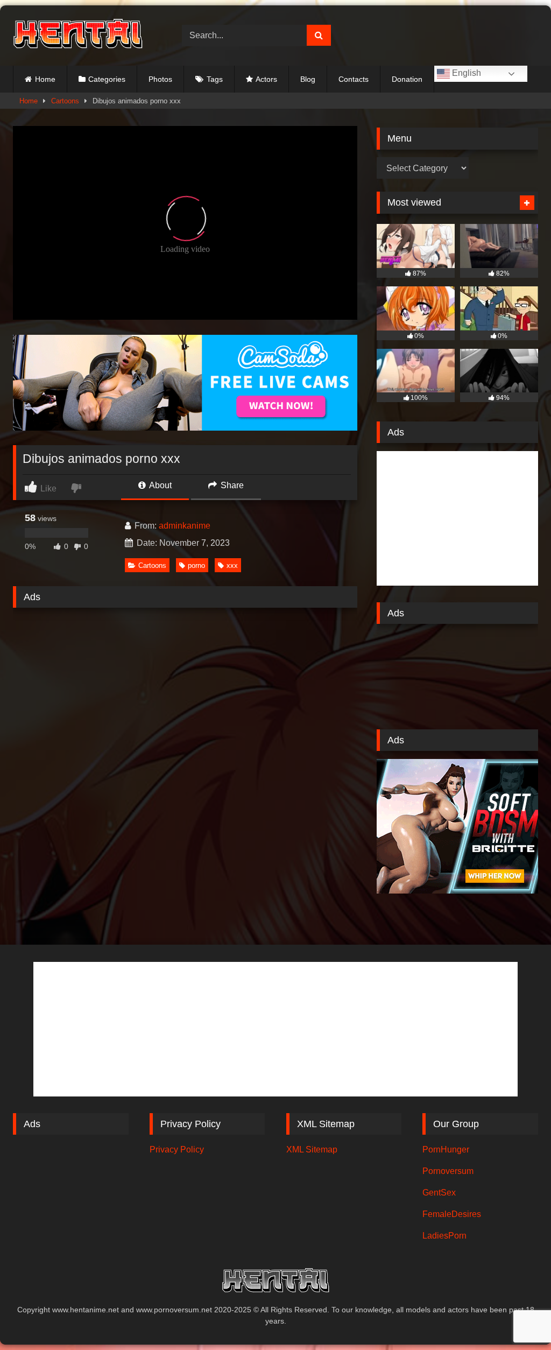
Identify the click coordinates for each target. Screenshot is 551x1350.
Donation (407, 79)
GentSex (439, 1192)
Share (231, 485)
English (465, 73)
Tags (215, 79)
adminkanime (184, 525)
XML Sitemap (311, 1149)
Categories (106, 79)
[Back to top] (517, 1317)
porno (196, 565)
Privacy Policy (177, 1149)
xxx (232, 565)
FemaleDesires (451, 1214)
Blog (307, 79)
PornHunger (445, 1149)
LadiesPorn (444, 1235)
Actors (266, 79)
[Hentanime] (85, 35)
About (159, 485)
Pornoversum (448, 1171)
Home (45, 79)
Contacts (353, 79)
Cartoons (65, 101)
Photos (160, 79)
